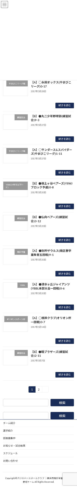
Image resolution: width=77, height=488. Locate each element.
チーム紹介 (9, 423)
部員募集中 (9, 438)
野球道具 (8, 468)
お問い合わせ (10, 460)
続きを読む (65, 105)
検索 (62, 403)
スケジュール (10, 453)
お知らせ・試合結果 (14, 445)
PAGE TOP (71, 469)
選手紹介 (8, 430)
